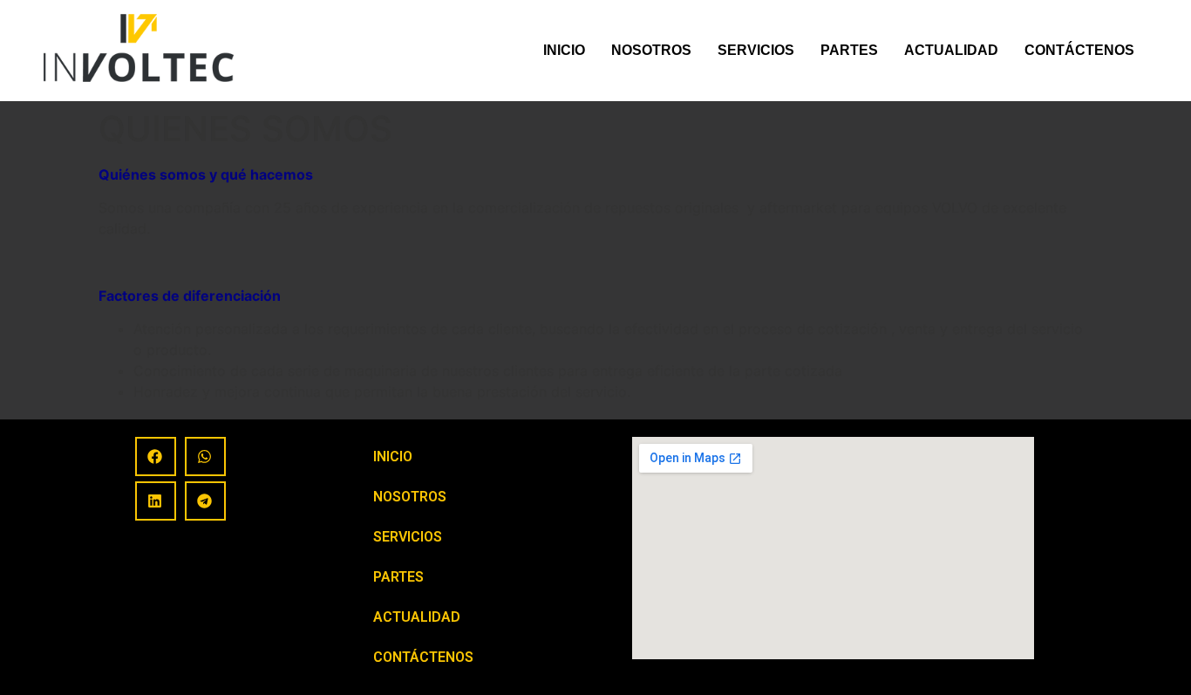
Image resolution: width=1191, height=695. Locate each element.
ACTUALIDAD (951, 50)
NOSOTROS (651, 50)
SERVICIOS (756, 50)
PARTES (849, 50)
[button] (155, 456)
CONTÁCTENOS (1079, 50)
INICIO (564, 50)
